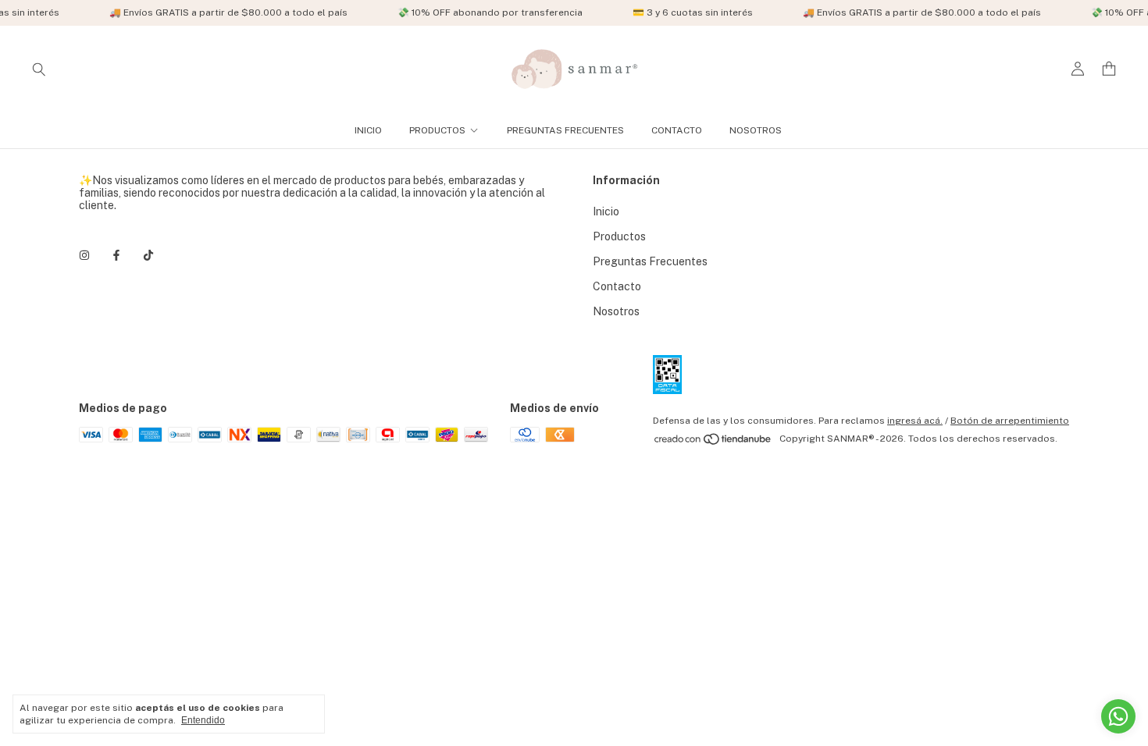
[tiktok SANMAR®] (148, 255)
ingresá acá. (915, 420)
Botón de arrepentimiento (1009, 420)
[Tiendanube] (713, 442)
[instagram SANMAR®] (84, 255)
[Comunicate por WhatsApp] (1118, 716)
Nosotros (755, 130)
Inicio (368, 130)
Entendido (203, 720)
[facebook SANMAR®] (116, 255)
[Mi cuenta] (1078, 69)
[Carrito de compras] (1109, 69)
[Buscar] (39, 68)
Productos (437, 130)
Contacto (676, 130)
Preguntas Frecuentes (565, 130)
